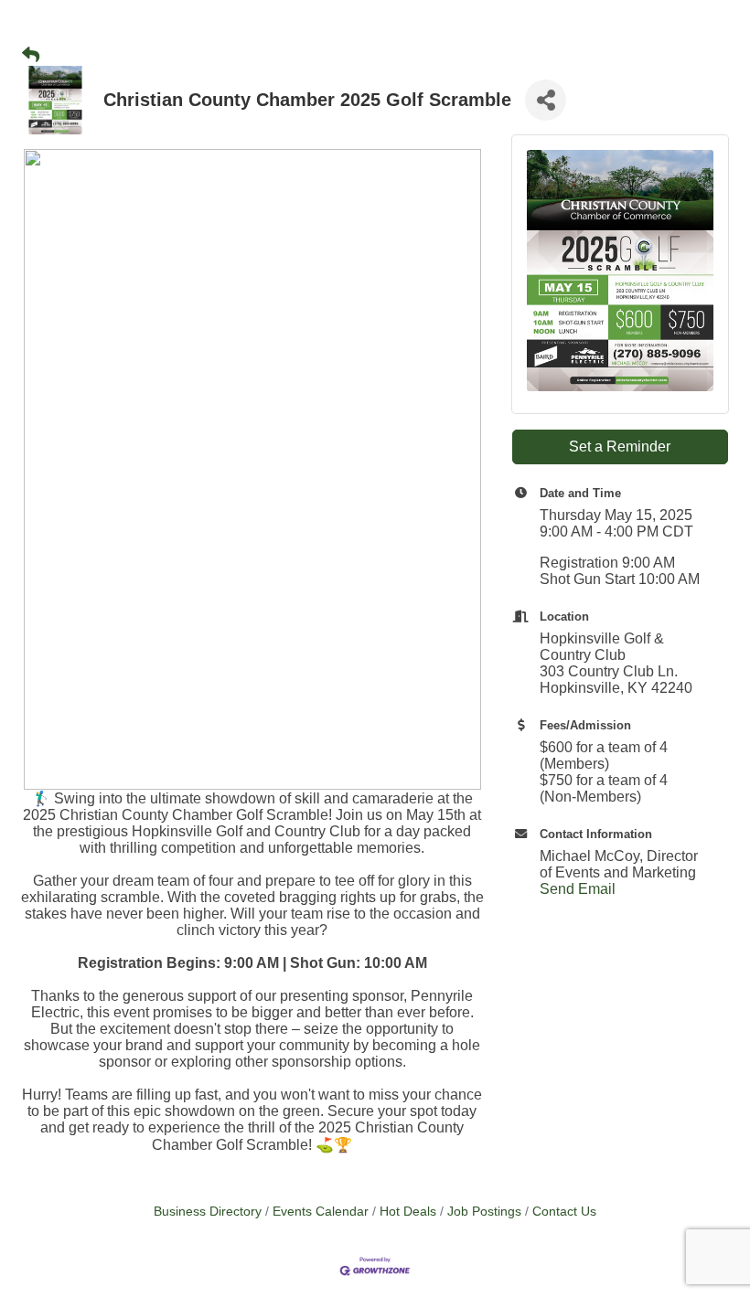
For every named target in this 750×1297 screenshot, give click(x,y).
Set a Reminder (619, 446)
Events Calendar (321, 1211)
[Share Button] (545, 100)
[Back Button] (30, 56)
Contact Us (564, 1211)
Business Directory (208, 1211)
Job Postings (484, 1211)
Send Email (578, 889)
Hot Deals (408, 1211)
